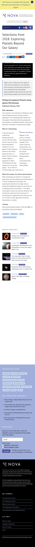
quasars (22, 214)
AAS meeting (14, 373)
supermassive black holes (9, 217)
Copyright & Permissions (8, 524)
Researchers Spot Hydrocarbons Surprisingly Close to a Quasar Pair (22, 268)
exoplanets (6, 214)
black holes (21, 380)
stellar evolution (16, 377)
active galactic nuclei (19, 383)
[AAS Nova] (17, 15)
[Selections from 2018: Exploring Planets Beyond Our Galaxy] (17, 63)
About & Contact (6, 521)
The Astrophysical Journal (8, 501)
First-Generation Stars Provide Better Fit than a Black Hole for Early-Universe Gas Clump (21, 258)
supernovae (6, 390)
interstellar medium (26, 386)
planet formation (7, 383)
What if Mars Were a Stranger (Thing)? (20, 277)
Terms (3, 530)
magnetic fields (7, 386)
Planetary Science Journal (8, 504)
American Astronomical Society (12, 470)
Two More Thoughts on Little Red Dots (14, 409)
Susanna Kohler (8, 54)
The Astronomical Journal (8, 498)
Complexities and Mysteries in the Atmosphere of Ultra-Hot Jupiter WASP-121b (22, 247)
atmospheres (16, 386)
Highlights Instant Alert (11, 445)
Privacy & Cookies (6, 527)
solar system (6, 377)
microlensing (14, 214)
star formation (22, 373)
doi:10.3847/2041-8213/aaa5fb (12, 209)
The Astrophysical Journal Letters (10, 507)
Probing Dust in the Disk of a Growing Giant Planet (20, 237)
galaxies (20, 390)
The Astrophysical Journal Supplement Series (13, 510)
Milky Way (13, 390)
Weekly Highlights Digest (11, 447)
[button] (32, 2)
